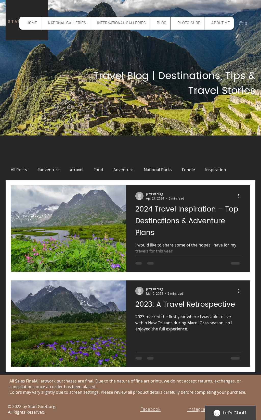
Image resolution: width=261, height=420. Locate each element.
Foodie (188, 169)
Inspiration (215, 169)
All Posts (19, 169)
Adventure (123, 169)
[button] (65, 23)
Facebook (150, 408)
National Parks (158, 169)
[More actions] (240, 196)
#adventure (48, 169)
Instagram (199, 408)
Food (98, 169)
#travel (76, 169)
